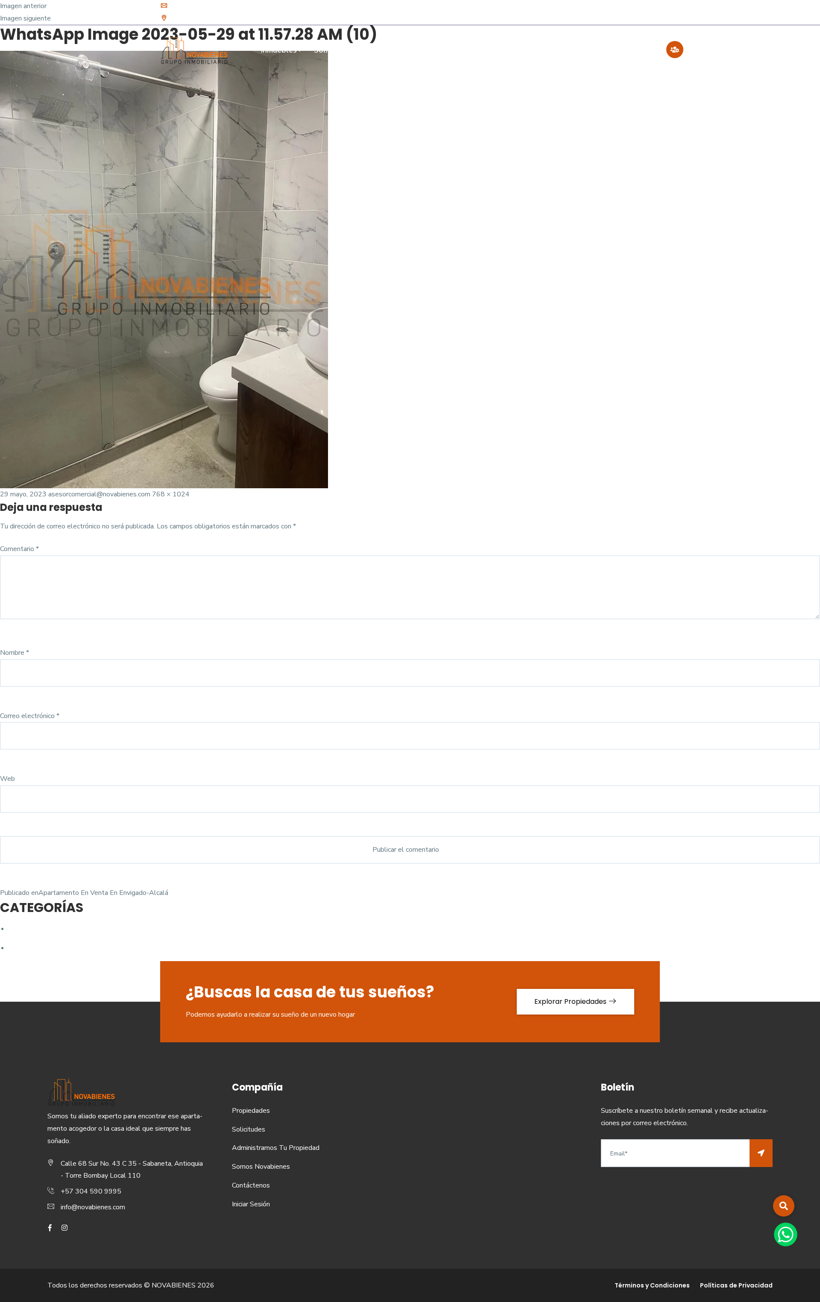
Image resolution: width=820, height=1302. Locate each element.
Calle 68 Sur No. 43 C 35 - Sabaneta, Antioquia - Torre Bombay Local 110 (276, 19)
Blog (584, 50)
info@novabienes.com (202, 6)
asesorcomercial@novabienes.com (99, 494)
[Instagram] (656, 12)
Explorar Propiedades (571, 1001)
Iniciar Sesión (251, 1204)
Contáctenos (633, 50)
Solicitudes (334, 50)
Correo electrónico (29, 716)
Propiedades (251, 1110)
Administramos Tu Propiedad (422, 50)
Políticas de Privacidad (736, 1285)
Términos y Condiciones (652, 1285)
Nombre (14, 652)
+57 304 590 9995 (91, 1191)
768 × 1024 (171, 494)
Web (7, 778)
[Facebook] (644, 12)
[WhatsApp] (785, 1234)
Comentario (19, 549)
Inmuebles (279, 50)
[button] (783, 1206)
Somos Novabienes (525, 50)
